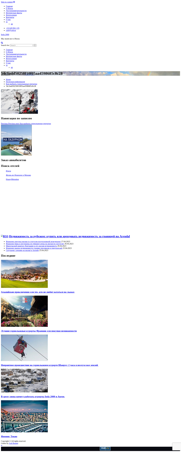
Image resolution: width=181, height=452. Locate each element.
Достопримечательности (16, 11)
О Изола (9, 8)
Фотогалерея (11, 15)
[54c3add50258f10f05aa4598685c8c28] (19, 113)
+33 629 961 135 (12, 28)
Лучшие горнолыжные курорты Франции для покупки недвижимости (39, 331)
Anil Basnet (13, 443)
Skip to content (7, 2)
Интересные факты (14, 13)
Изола (8, 171)
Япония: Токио (9, 436)
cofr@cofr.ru (11, 30)
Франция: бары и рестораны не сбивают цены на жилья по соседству (35, 244)
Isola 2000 (5, 34)
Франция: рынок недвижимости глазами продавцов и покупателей (34, 248)
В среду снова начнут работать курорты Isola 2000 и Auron (33, 396)
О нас (8, 19)
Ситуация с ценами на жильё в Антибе (22, 250)
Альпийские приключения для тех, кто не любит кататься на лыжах (37, 292)
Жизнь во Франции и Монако (18, 175)
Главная (9, 6)
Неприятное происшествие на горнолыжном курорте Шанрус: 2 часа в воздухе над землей (50, 365)
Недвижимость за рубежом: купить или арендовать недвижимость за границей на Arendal (69, 236)
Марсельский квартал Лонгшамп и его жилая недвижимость (31, 246)
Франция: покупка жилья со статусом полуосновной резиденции (33, 241)
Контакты (10, 17)
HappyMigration (12, 179)
